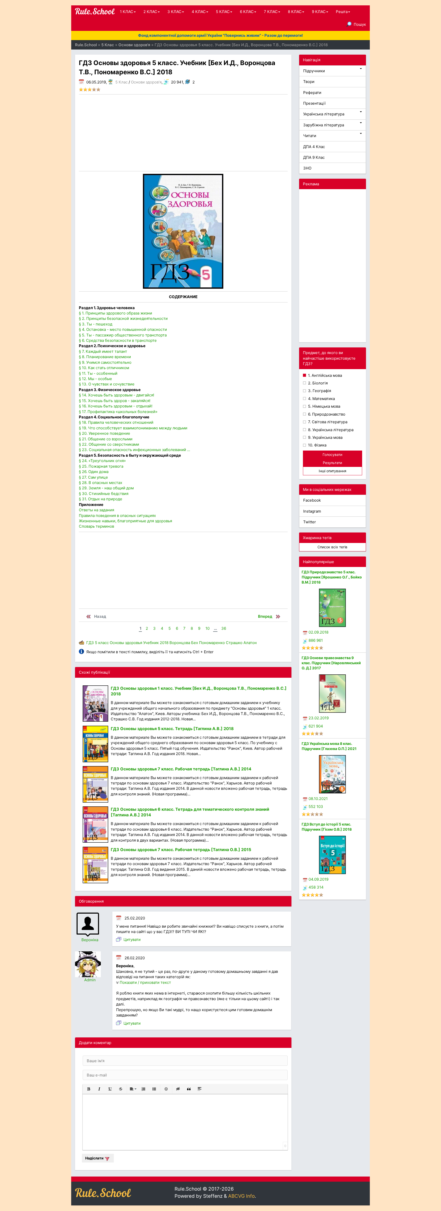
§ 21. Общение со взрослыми (105, 439)
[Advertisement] (183, 132)
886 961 (316, 640)
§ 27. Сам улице (93, 477)
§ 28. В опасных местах (100, 482)
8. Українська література (330, 429)
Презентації (314, 103)
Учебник (151, 642)
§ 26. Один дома (93, 471)
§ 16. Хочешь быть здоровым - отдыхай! (115, 406)
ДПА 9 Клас (314, 157)
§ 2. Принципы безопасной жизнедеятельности (123, 318)
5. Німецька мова (323, 406)
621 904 (316, 726)
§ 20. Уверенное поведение (104, 433)
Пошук (360, 24)
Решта (342, 11)
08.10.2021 (318, 798)
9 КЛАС (319, 11)
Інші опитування (332, 471)
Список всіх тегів (332, 547)
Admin (90, 979)
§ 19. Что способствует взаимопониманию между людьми (133, 428)
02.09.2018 (318, 632)
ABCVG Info (241, 1196)
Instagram (312, 511)
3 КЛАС (174, 11)
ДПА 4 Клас (314, 146)
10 (207, 628)
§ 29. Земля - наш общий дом (106, 488)
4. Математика (321, 398)
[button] (88, 1089)
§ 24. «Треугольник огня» (102, 460)
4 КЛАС (199, 11)
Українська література (323, 114)
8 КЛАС (295, 11)
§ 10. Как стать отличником (104, 367)
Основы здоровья (126, 642)
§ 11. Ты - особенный (98, 373)
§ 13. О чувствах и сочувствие (106, 384)
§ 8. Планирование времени (105, 356)
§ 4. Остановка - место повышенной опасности (123, 329)
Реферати (312, 92)
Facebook (312, 500)
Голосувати (332, 454)
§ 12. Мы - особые (95, 378)
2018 (164, 642)
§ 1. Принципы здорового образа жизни (115, 313)
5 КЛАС (223, 11)
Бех (194, 642)
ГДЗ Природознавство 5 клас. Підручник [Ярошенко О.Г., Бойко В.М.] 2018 (332, 577)
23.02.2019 (319, 718)
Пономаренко (212, 642)
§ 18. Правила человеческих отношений (116, 422)
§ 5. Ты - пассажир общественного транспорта (123, 335)
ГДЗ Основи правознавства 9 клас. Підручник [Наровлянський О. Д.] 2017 (331, 663)
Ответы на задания (96, 509)
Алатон (250, 642)
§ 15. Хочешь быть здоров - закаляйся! (114, 400)
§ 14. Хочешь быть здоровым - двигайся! (116, 395)
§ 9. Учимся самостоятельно (105, 362)
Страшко (234, 642)
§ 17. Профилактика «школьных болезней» (118, 411)
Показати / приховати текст (145, 982)
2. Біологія (317, 383)
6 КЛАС (247, 11)
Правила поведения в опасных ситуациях (117, 515)
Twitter (309, 521)
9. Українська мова (324, 437)
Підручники (314, 70)
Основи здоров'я (146, 82)
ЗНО (307, 168)
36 (223, 628)
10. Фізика (316, 445)
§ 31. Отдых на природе (100, 498)
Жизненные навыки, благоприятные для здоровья (125, 520)
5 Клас (121, 82)
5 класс (102, 642)
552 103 (316, 806)
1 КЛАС (126, 11)
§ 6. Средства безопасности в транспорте (118, 340)
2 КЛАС (150, 11)
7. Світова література (327, 421)
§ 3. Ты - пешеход (95, 324)
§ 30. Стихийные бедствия (103, 493)
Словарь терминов (96, 526)
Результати (332, 463)
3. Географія (319, 390)
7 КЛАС (271, 11)
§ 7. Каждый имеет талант (103, 351)
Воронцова (179, 642)
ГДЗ (90, 642)
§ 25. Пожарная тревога (101, 466)
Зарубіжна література (323, 125)
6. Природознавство (326, 414)
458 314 (316, 887)
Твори (308, 81)
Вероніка (89, 939)
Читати (309, 135)
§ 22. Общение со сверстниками (109, 444)
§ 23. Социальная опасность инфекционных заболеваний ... (134, 449)
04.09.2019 (318, 879)
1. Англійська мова (324, 375)
